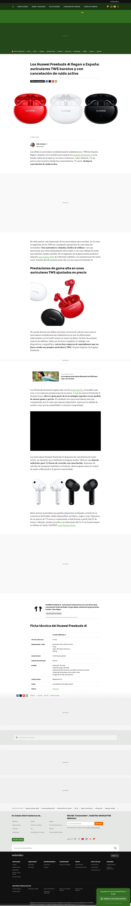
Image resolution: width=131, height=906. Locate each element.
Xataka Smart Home (16, 873)
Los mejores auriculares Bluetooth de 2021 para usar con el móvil (79, 377)
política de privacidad (93, 827)
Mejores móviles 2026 (32, 808)
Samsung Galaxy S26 (48, 808)
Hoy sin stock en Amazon (53, 613)
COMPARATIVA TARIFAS (72, 6)
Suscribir (99, 823)
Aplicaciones (16, 825)
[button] (42, 144)
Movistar (15, 821)
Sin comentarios (38, 81)
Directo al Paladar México (65, 889)
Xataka (14, 864)
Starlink (60, 51)
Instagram (111, 6)
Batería (99, 51)
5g (31, 829)
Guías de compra (36, 825)
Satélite (42, 51)
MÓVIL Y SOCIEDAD (38, 6)
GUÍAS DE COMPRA (90, 6)
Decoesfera (94, 867)
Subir (113, 856)
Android (14, 829)
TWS (47, 695)
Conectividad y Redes (56, 832)
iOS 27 (35, 51)
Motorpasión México (79, 889)
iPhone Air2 (99, 808)
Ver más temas (18, 840)
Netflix (85, 51)
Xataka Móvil (16, 867)
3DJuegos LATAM (33, 889)
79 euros (56, 689)
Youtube (115, 6)
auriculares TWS (46, 256)
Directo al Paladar (65, 864)
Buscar (115, 848)
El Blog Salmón (111, 864)
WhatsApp (77, 51)
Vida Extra (31, 867)
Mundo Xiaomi (16, 877)
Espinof (46, 867)
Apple (33, 821)
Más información (80, 904)
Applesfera (15, 870)
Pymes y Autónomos (110, 868)
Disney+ (92, 51)
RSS (90, 838)
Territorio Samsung (55, 825)
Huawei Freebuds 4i (82, 155)
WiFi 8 (28, 51)
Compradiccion (95, 870)
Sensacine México (49, 889)
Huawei (39, 695)
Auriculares (55, 695)
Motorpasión (79, 864)
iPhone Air (68, 51)
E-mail (56, 81)
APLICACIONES (54, 6)
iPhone (51, 829)
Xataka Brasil (16, 891)
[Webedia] (114, 1)
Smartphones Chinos (37, 832)
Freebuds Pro (77, 390)
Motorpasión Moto (80, 867)
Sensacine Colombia (47, 892)
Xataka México (16, 889)
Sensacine (47, 864)
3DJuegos (31, 864)
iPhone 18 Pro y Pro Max (64, 808)
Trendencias (94, 864)
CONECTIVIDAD (22, 6)
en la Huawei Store (66, 525)
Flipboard (108, 6)
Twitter (118, 6)
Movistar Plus (51, 51)
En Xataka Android (68, 374)
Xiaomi (51, 821)
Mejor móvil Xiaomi (87, 808)
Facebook (47, 81)
